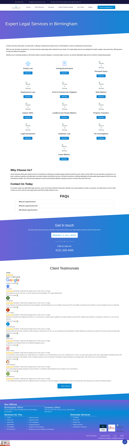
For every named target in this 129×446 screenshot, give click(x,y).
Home (28, 7)
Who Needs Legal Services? (28, 210)
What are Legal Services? (27, 201)
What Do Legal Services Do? (28, 206)
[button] (64, 202)
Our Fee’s (80, 7)
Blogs (90, 7)
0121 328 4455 (64, 250)
